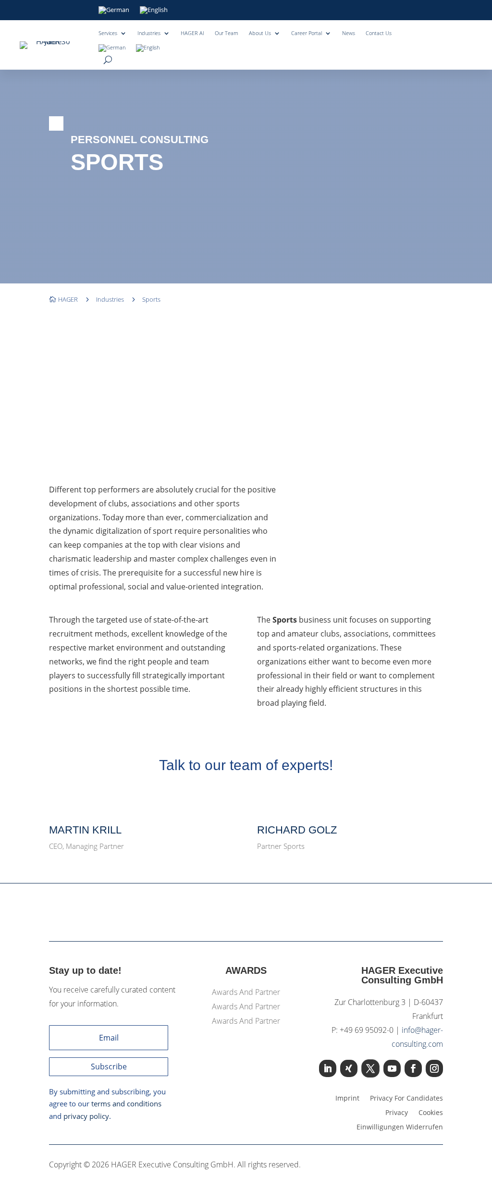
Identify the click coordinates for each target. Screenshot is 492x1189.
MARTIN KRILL (85, 830)
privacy (396, 1113)
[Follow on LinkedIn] (327, 1068)
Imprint (347, 1099)
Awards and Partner (246, 993)
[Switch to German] (113, 12)
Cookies (430, 1113)
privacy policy (86, 1116)
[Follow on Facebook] (413, 1068)
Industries (148, 33)
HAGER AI (192, 33)
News (348, 33)
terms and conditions (126, 1103)
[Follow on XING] (348, 1068)
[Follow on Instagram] (434, 1068)
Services (107, 33)
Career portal (306, 33)
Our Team (226, 33)
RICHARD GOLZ (297, 830)
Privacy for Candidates (406, 1099)
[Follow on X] (370, 1068)
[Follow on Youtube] (392, 1068)
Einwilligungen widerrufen (400, 1127)
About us (260, 33)
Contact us (379, 33)
